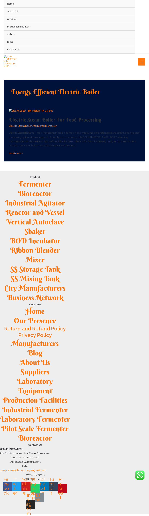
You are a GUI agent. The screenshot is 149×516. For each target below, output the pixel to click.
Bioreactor (35, 193)
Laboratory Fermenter (35, 419)
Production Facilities (18, 26)
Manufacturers (35, 343)
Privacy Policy (35, 335)
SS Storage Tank (35, 269)
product (11, 18)
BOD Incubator (35, 240)
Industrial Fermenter (35, 409)
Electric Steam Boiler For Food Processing (55, 120)
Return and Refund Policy (35, 329)
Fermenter (35, 183)
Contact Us (13, 49)
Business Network (35, 297)
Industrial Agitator (35, 202)
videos (11, 34)
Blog (10, 41)
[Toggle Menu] (128, 19)
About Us (35, 362)
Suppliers (35, 371)
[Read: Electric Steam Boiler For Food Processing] (31, 110)
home (10, 3)
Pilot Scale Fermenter (35, 428)
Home (35, 311)
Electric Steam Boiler (20, 125)
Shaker (35, 231)
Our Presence (35, 320)
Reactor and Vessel (35, 212)
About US (12, 11)
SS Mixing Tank (35, 278)
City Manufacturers (35, 288)
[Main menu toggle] (142, 62)
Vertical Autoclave (35, 221)
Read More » (16, 153)
